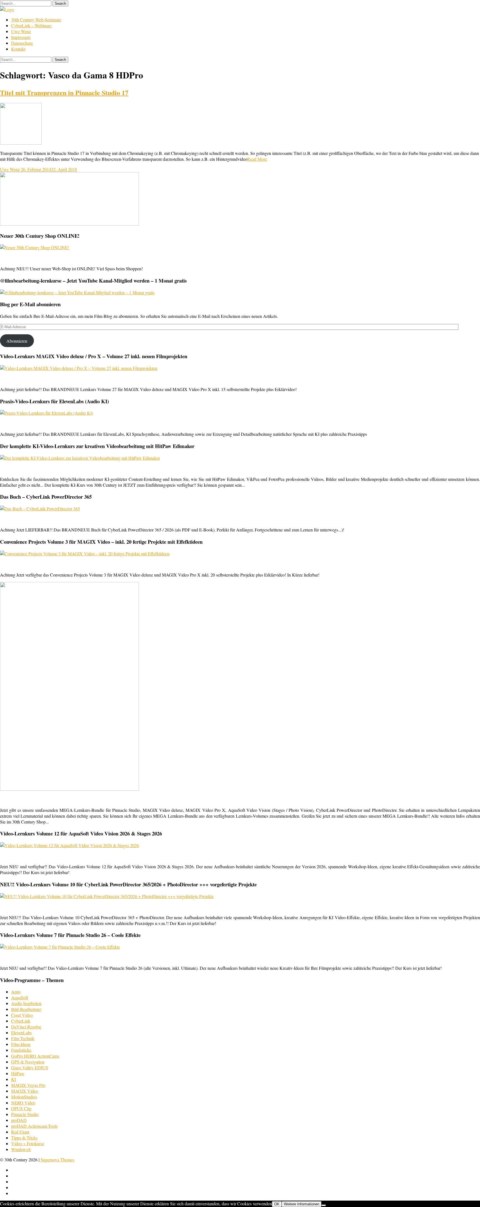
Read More (257, 159)
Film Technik (22, 1038)
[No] (323, 1205)
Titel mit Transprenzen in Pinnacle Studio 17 (64, 92)
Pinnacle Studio (25, 1114)
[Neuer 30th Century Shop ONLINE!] (34, 247)
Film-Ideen (20, 1044)
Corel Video (22, 1015)
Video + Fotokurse (27, 1143)
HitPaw (17, 1073)
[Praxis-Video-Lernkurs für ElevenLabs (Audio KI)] (46, 413)
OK (276, 1204)
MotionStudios (24, 1097)
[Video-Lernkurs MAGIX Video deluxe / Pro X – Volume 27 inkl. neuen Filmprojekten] (78, 368)
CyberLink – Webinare (31, 25)
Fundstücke (21, 1050)
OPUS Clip (21, 1108)
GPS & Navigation (27, 1062)
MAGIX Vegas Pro (28, 1085)
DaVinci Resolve (26, 1027)
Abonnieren (16, 341)
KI (13, 1079)
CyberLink (20, 1021)
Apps (16, 992)
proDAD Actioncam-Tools (34, 1126)
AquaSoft (19, 997)
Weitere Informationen (301, 1204)
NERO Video (23, 1102)
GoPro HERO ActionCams (35, 1056)
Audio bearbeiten (26, 1003)
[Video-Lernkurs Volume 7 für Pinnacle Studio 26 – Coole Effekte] (60, 947)
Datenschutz (22, 43)
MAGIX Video (24, 1091)
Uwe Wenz (21, 31)
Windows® (21, 1149)
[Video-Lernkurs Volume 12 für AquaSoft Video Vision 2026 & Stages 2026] (69, 845)
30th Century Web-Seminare (36, 20)
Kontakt (18, 49)
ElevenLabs (21, 1032)
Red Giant (20, 1132)
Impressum (20, 37)
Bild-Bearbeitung (26, 1009)
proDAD (19, 1120)
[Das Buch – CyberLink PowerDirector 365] (40, 508)
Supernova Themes (57, 1160)
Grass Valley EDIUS (29, 1067)
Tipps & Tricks (24, 1138)
